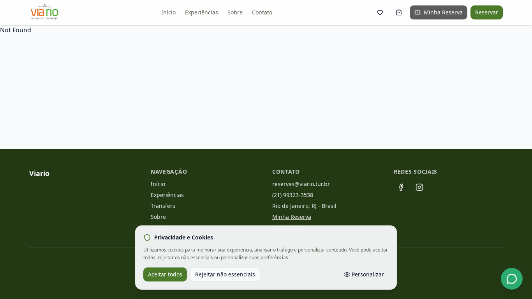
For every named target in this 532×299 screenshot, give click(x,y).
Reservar (486, 12)
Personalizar (368, 274)
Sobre (235, 12)
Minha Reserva (443, 12)
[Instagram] (419, 187)
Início (168, 12)
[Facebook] (401, 187)
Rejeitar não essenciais (225, 274)
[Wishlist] (380, 12)
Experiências (201, 12)
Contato (262, 12)
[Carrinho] (399, 12)
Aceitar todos (165, 274)
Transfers (163, 205)
